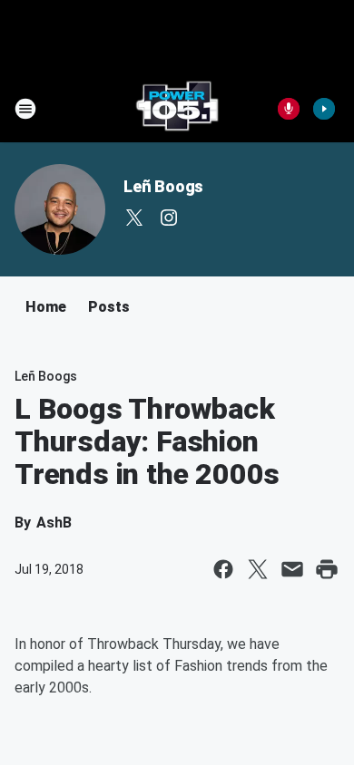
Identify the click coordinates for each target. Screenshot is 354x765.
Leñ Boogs (163, 186)
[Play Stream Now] (324, 109)
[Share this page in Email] (292, 569)
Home (45, 306)
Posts (109, 306)
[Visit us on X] (134, 217)
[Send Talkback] (289, 109)
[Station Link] (177, 109)
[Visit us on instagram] (169, 217)
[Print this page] (326, 569)
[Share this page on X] (257, 569)
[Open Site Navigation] (25, 109)
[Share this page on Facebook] (223, 569)
